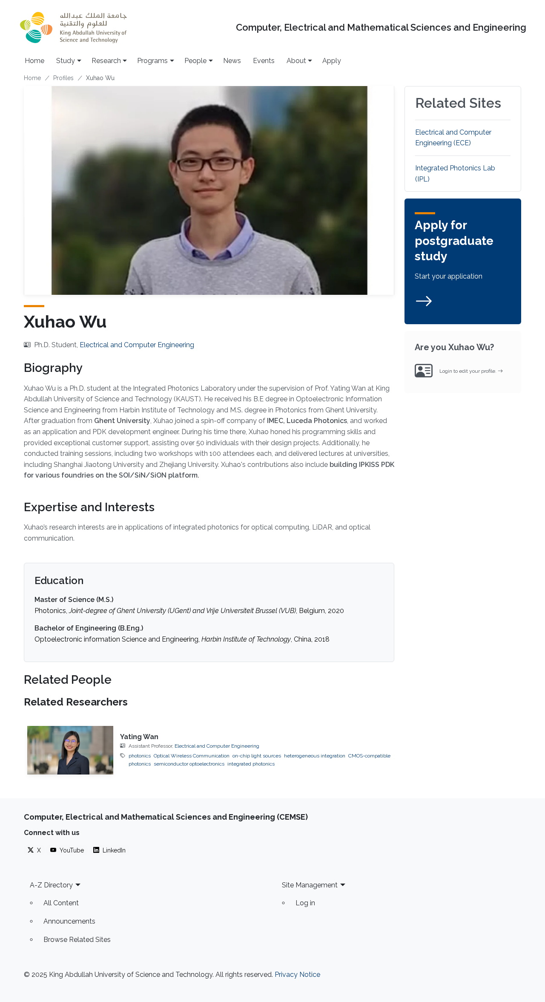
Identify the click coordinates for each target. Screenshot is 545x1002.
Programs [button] (152, 61)
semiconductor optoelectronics (189, 764)
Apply (331, 61)
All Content (61, 903)
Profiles (63, 78)
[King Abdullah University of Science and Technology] (73, 27)
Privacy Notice (297, 974)
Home (34, 61)
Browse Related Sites (77, 940)
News (232, 61)
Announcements (69, 921)
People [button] (195, 61)
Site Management (310, 885)
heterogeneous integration (314, 756)
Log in (305, 903)
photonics (140, 756)
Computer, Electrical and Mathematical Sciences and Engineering (381, 27)
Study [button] (65, 61)
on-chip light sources (256, 756)
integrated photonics (251, 764)
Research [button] (106, 61)
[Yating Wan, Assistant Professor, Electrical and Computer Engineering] (70, 750)
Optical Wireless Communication (191, 756)
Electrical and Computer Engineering (137, 345)
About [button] (296, 61)
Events (264, 61)
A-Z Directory (51, 885)
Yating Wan (139, 737)
